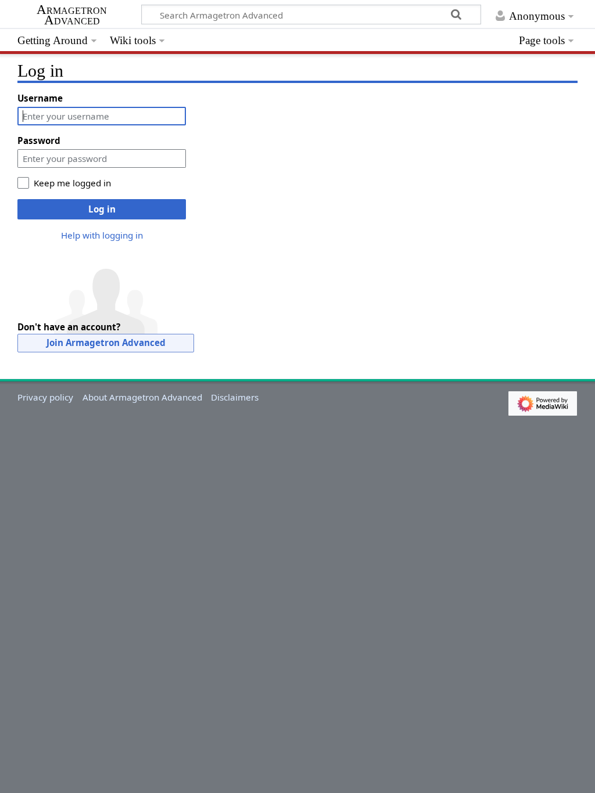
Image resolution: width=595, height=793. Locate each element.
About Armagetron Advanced (142, 397)
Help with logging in (102, 235)
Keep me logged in (72, 183)
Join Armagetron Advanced (106, 342)
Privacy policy (45, 397)
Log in (102, 209)
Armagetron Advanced (72, 15)
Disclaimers (235, 397)
